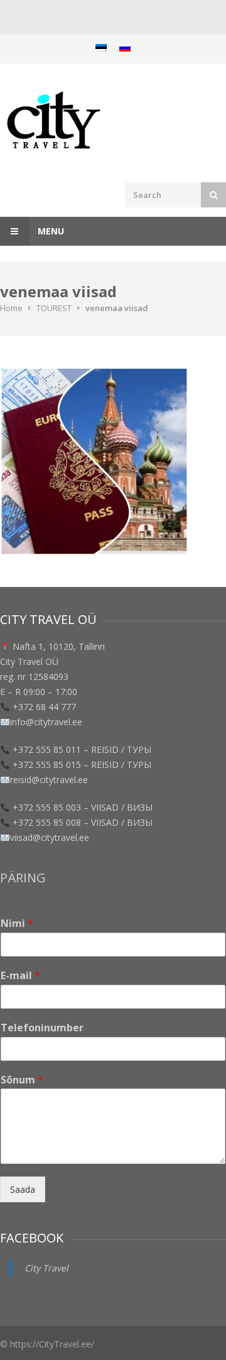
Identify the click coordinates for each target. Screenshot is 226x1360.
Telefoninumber (42, 1027)
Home (11, 308)
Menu (49, 231)
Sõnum (22, 1080)
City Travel (46, 1268)
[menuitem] (101, 47)
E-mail (20, 975)
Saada (22, 1189)
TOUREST (54, 308)
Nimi (17, 923)
